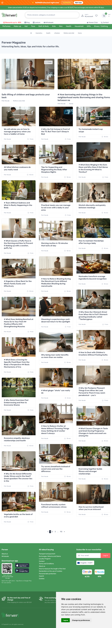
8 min (69, 398)
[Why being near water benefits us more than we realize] (56, 342)
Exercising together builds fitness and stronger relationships (90, 471)
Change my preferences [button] (81, 620)
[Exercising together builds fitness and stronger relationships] (93, 456)
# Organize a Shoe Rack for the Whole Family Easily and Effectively (18, 283)
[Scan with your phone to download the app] (7, 568)
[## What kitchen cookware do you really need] (19, 154)
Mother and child (69, 33)
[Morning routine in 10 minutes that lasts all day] (56, 230)
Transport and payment (47, 554)
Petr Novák (5, 101)
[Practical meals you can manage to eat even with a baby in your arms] (56, 192)
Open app (78, 2)
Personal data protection (47, 574)
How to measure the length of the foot (52, 569)
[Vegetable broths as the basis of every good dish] (19, 501)
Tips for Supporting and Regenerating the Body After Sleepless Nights (54, 169)
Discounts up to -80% (13, 22)
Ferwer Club (93, 22)
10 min (106, 136)
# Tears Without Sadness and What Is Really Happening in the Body (18, 205)
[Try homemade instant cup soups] (93, 116)
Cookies (41, 579)
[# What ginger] (56, 378)
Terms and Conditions (46, 564)
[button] (22, 565)
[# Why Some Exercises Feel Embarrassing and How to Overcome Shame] (19, 387)
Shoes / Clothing (101, 26)
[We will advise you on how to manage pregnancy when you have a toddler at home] (19, 116)
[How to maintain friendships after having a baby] (93, 228)
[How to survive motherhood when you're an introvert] (93, 494)
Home (80, 33)
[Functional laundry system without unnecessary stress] (56, 492)
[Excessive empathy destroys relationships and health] (19, 425)
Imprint (41, 576)
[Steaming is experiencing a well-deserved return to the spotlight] (56, 306)
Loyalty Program (45, 559)
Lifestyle (57, 33)
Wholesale (49, 22)
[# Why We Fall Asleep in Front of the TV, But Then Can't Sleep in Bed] (56, 116)
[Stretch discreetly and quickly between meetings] (93, 192)
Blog (28, 22)
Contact (106, 22)
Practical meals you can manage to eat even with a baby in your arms (55, 207)
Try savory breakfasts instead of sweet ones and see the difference (55, 468)
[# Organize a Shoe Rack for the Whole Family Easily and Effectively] (19, 268)
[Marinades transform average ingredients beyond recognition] (93, 264)
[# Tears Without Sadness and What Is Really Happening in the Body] (19, 190)
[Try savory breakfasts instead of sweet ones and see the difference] (56, 454)
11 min (31, 139)
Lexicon (37, 22)
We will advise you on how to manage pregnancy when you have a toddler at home (17, 131)
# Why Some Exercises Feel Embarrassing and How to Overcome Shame (16, 402)
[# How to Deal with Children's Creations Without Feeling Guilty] (93, 340)
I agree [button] (65, 620)
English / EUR (86, 563)
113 (61, 532)
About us (5, 554)
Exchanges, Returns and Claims (50, 556)
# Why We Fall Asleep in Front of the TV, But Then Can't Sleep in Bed (55, 131)
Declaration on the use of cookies (50, 571)
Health (48, 33)
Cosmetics (39, 33)
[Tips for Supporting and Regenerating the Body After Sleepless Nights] (56, 154)
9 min (69, 139)
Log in (105, 555)
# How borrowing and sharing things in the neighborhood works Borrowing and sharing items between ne (84, 97)
